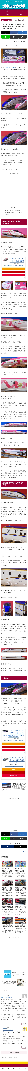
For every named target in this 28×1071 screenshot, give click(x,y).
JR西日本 (16, 20)
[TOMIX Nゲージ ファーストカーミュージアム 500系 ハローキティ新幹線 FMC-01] (5, 259)
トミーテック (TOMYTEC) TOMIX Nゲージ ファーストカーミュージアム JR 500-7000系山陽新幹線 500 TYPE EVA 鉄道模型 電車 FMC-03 (14, 734)
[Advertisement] (14, 189)
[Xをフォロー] (20, 846)
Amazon (13, 268)
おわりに (7, 215)
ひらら (5, 1028)
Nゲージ (5, 20)
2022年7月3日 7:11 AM (6, 997)
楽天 (13, 271)
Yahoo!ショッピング (13, 775)
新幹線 (21, 20)
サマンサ (3, 995)
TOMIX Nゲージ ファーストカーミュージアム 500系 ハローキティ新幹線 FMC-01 (17, 260)
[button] (14, 37)
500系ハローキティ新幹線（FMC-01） (14, 210)
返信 (24, 1023)
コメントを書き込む (14, 1052)
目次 (12, 207)
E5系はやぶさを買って (11, 67)
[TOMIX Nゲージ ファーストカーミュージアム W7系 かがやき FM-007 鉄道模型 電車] (5, 759)
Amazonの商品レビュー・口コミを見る (14, 265)
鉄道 (10, 20)
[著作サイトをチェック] (7, 846)
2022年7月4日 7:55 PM (8, 1030)
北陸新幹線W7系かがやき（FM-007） (14, 212)
